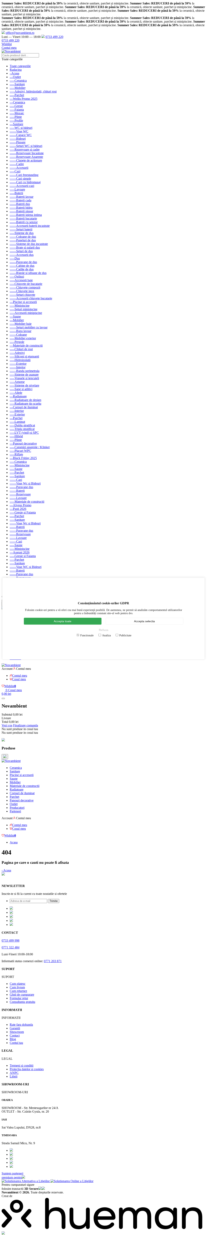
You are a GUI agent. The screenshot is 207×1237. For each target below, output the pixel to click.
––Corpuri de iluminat (24, 407)
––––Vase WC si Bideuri (25, 567)
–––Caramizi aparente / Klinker (30, 447)
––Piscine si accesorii (23, 302)
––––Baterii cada (20, 200)
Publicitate (125, 635)
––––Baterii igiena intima (26, 215)
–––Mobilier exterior (23, 338)
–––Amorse (17, 382)
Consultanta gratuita (22, 1002)
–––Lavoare (17, 189)
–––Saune (16, 469)
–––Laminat (17, 421)
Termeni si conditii (21, 1065)
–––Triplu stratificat (22, 429)
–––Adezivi (17, 352)
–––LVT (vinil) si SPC (24, 432)
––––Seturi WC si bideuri (26, 146)
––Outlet (15, 77)
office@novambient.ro (20, 32)
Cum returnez (18, 991)
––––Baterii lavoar (21, 196)
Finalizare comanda (25, 725)
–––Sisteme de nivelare (24, 385)
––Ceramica (17, 102)
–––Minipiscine (20, 305)
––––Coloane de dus (23, 236)
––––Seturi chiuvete (22, 294)
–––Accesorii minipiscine (26, 313)
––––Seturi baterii (21, 229)
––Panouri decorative (23, 443)
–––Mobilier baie (21, 323)
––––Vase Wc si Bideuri (25, 483)
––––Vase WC (19, 131)
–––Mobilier (17, 88)
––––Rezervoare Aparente (26, 156)
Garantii (15, 1028)
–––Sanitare (17, 84)
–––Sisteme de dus (22, 233)
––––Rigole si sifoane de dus (28, 273)
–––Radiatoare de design (25, 400)
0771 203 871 (53, 961)
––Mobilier (17, 320)
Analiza (106, 635)
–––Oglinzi (17, 276)
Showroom (17, 1032)
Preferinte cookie (12, 878)
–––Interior (17, 411)
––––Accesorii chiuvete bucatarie (31, 298)
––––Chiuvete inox (22, 291)
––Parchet (16, 418)
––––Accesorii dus (22, 254)
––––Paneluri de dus (23, 240)
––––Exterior (18, 363)
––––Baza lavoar (20, 331)
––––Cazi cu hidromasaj (25, 182)
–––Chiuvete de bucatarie (26, 284)
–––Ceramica (18, 80)
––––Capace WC (21, 135)
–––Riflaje (16, 454)
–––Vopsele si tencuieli (24, 378)
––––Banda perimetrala (24, 371)
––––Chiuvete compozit (25, 287)
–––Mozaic (17, 113)
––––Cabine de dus (22, 265)
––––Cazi (16, 479)
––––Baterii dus (20, 204)
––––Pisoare (17, 142)
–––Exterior (17, 414)
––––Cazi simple (20, 178)
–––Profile (16, 120)
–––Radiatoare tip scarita (25, 403)
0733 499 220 (54, 37)
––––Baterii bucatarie (23, 218)
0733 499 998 (10, 940)
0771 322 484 (10, 947)
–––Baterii (16, 193)
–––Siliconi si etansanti (24, 356)
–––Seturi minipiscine (23, 309)
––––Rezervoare (20, 494)
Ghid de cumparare (22, 994)
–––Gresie (16, 106)
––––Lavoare (18, 498)
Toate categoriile (20, 66)
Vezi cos (7, 725)
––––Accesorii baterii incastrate (30, 225)
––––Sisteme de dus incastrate (29, 244)
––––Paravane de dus (23, 262)
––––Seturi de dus (21, 251)
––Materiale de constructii (26, 345)
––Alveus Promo (20, 505)
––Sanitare (16, 124)
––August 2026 (20, 552)
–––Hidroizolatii (20, 360)
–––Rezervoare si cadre (25, 149)
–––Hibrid (16, 436)
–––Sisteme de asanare (24, 374)
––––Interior (17, 367)
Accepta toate (62, 621)
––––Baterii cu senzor (24, 222)
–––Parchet (17, 95)
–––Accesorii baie (21, 280)
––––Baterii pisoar (21, 211)
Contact (15, 1035)
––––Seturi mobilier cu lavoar (29, 327)
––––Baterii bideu (21, 207)
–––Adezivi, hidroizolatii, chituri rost (33, 91)
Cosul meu (19, 679)
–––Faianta (17, 109)
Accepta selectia (144, 621)
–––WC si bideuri (21, 127)
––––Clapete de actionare (26, 160)
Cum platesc (17, 983)
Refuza (103, 630)
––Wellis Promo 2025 (23, 98)
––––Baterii (17, 490)
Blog (13, 1039)
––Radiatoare (18, 396)
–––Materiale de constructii (27, 501)
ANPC (14, 1072)
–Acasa (14, 73)
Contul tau (16, 1042)
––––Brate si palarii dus (25, 247)
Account (7, 668)
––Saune (15, 316)
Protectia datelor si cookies (27, 1069)
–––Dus (15, 258)
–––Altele (16, 392)
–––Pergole (17, 342)
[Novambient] (11, 761)
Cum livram (17, 987)
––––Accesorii (19, 167)
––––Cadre (17, 164)
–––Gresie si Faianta (23, 512)
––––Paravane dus (21, 487)
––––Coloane (18, 334)
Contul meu (9, 47)
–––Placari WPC (20, 450)
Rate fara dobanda (21, 1024)
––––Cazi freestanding (24, 175)
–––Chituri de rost (21, 349)
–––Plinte (16, 117)
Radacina (16, 69)
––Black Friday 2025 (23, 458)
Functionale (87, 635)
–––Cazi (15, 171)
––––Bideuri (18, 138)
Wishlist (7, 44)
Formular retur (19, 998)
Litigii (13, 1076)
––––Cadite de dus (22, 269)
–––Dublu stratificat (22, 425)
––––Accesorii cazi (22, 186)
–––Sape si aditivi (21, 389)
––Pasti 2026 (18, 509)
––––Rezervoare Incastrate (27, 153)
